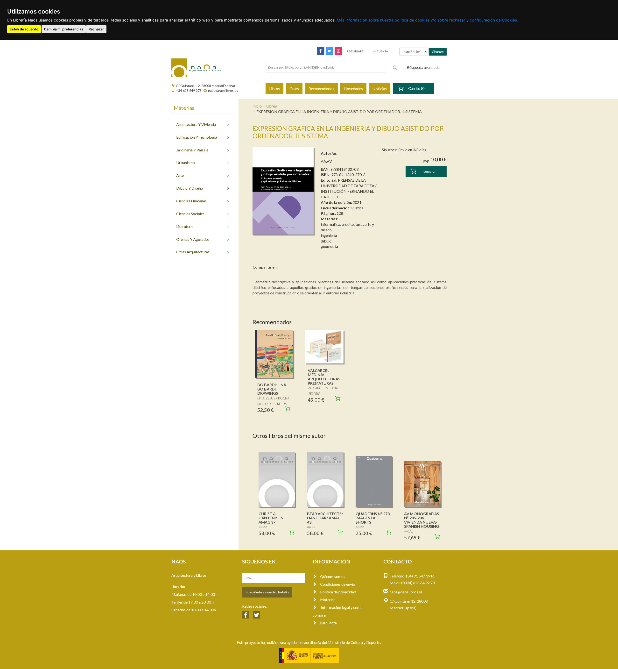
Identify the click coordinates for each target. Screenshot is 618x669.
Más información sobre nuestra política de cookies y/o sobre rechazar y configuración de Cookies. (427, 20)
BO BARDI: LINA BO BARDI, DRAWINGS (271, 388)
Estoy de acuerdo (24, 29)
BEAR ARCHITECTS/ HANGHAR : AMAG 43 (325, 517)
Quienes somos (332, 576)
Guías (294, 88)
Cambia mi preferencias (63, 29)
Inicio (257, 106)
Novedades (353, 88)
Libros (274, 88)
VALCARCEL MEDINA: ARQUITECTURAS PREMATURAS (324, 376)
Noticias (379, 88)
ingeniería (329, 235)
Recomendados (321, 88)
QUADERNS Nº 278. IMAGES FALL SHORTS (373, 517)
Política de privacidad (338, 592)
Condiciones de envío (337, 584)
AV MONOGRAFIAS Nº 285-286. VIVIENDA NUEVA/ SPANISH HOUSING (421, 520)
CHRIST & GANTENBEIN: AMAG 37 (271, 517)
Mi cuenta (328, 622)
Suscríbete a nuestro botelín (267, 592)
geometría (329, 246)
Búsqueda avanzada (423, 67)
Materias (327, 599)
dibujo (326, 241)
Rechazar (96, 29)
